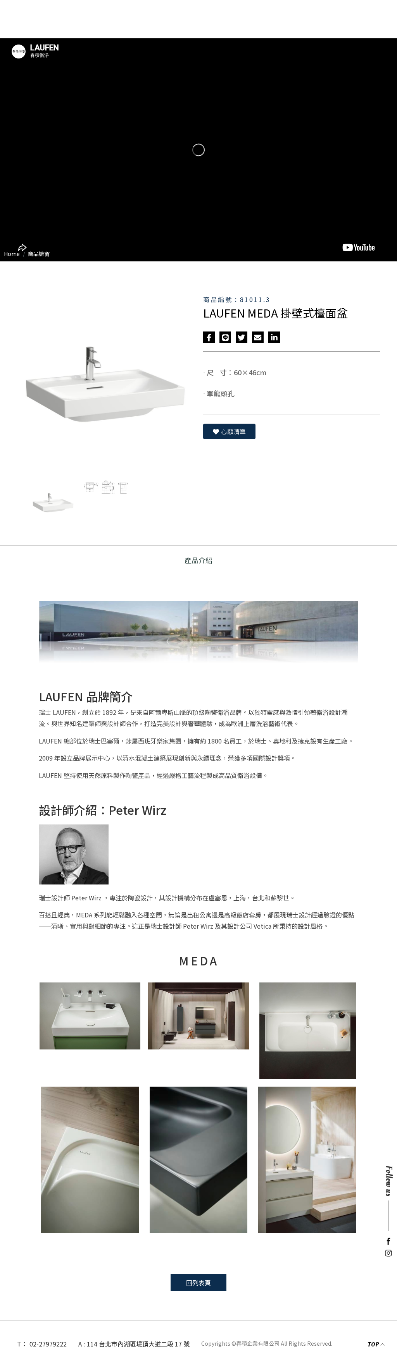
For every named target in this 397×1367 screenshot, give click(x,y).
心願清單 (233, 431)
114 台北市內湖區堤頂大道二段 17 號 (138, 1343)
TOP (373, 1344)
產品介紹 (198, 560)
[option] (198, 149)
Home (12, 254)
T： (22, 1343)
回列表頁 (198, 1282)
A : (81, 1343)
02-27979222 (48, 1343)
